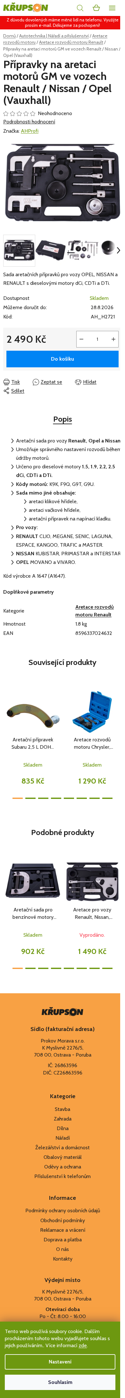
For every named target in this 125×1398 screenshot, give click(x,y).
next (118, 712)
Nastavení (60, 1362)
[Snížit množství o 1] (81, 339)
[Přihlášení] (65, 8)
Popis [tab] (62, 419)
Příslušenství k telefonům (62, 1176)
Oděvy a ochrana (62, 1167)
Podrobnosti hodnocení (29, 122)
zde (83, 1345)
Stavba (62, 1109)
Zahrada (62, 1119)
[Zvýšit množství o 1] (113, 339)
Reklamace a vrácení (62, 1230)
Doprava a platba (63, 1240)
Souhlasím (60, 1382)
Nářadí (62, 1138)
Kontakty (62, 1259)
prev (7, 712)
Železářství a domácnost (62, 1147)
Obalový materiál (63, 1157)
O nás (62, 1249)
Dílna (63, 1128)
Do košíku (62, 359)
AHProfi (29, 131)
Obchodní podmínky (62, 1220)
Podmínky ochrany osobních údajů (62, 1210)
